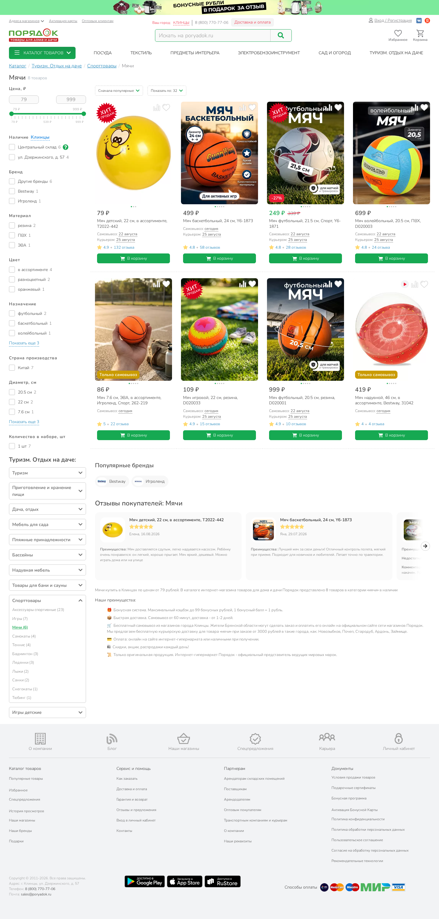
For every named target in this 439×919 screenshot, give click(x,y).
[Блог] (112, 739)
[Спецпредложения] (255, 739)
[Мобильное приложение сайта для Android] (145, 881)
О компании (234, 830)
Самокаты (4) (24, 636)
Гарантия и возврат (132, 799)
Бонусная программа (348, 798)
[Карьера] (327, 737)
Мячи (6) (20, 627)
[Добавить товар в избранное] (166, 107)
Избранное (18, 790)
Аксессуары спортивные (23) (38, 609)
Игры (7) (20, 618)
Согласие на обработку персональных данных (370, 850)
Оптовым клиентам (97, 20)
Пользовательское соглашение (357, 840)
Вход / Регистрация (393, 20)
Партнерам (234, 768)
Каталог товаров (25, 768)
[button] (42, 53)
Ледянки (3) (23, 662)
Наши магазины (22, 820)
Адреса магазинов (24, 20)
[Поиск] (281, 35)
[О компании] (40, 739)
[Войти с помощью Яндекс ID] (427, 20)
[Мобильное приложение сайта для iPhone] (185, 881)
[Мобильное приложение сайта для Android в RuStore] (222, 881)
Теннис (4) (21, 645)
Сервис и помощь (133, 768)
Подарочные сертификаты (353, 787)
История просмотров (26, 811)
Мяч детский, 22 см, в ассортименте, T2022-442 (176, 520)
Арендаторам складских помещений (254, 778)
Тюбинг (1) (21, 697)
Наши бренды (20, 830)
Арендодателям (237, 799)
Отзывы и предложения (136, 809)
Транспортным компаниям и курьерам (255, 820)
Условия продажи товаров (353, 777)
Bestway (117, 481)
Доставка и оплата (252, 22)
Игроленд (155, 481)
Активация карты (63, 20)
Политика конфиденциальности (358, 819)
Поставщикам (235, 789)
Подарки (16, 841)
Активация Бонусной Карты (354, 809)
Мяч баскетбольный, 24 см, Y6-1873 (316, 520)
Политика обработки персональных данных (368, 829)
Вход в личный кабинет (136, 820)
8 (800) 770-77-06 (211, 22)
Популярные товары (26, 778)
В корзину (137, 258)
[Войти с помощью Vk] (419, 20)
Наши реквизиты (238, 841)
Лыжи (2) (20, 671)
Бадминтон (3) (25, 654)
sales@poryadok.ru (36, 894)
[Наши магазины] (183, 738)
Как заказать (126, 778)
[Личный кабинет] (399, 738)
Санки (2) (20, 680)
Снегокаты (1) (25, 689)
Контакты (124, 830)
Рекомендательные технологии (357, 860)
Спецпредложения (24, 799)
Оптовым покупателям (242, 809)
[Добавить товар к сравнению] (156, 107)
